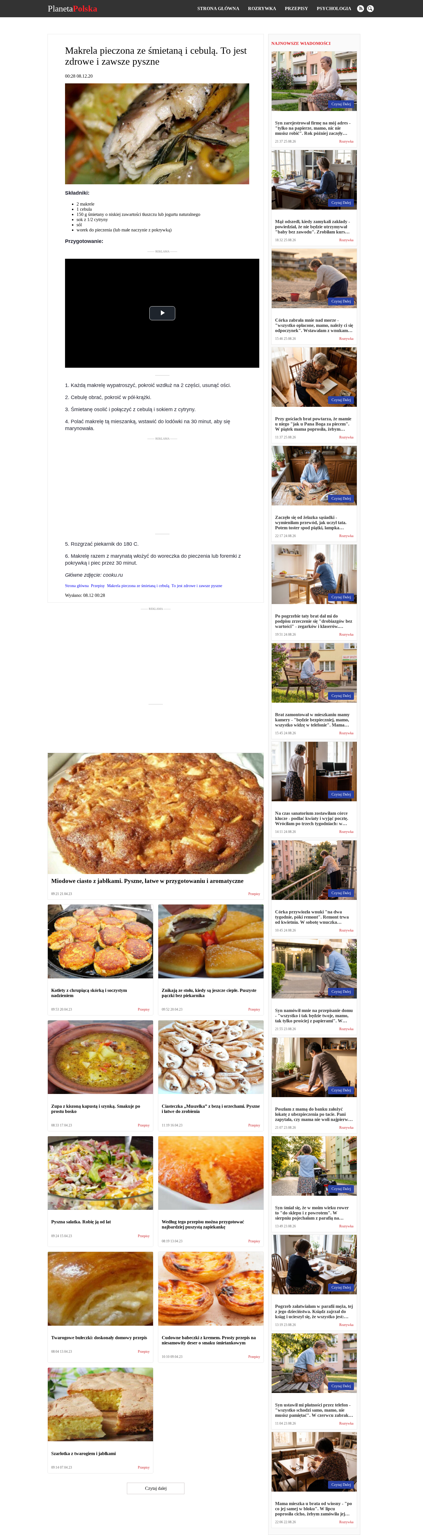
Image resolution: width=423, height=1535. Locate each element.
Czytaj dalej (156, 1488)
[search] (370, 8)
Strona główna (218, 8)
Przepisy (296, 8)
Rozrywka (262, 8)
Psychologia (334, 8)
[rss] (360, 8)
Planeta (72, 8)
